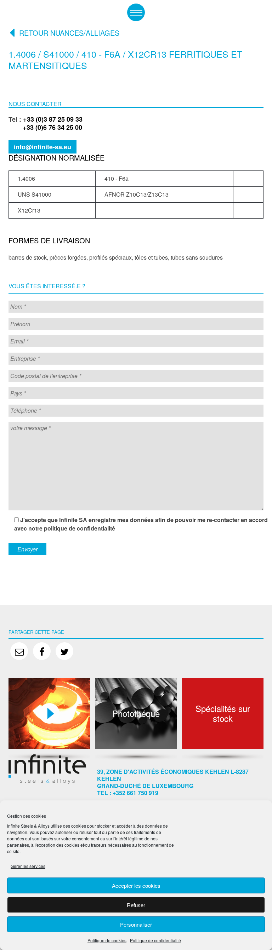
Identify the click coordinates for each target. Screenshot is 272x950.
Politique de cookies (106, 940)
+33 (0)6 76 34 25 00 (45, 127)
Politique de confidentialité (155, 940)
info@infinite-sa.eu (42, 146)
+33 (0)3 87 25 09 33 (53, 119)
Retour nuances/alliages (69, 32)
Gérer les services (28, 866)
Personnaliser (136, 924)
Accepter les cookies (136, 885)
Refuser (136, 905)
